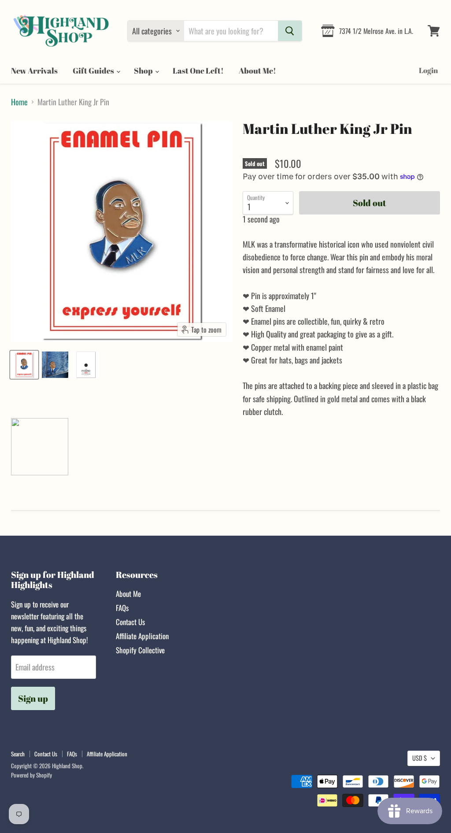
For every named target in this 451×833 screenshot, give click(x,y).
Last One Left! (198, 70)
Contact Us (130, 621)
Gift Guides (94, 70)
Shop (144, 70)
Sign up (33, 698)
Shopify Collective (140, 649)
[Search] (290, 31)
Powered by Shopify (31, 774)
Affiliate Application (142, 635)
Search (18, 753)
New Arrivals (34, 70)
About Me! (257, 70)
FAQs (122, 607)
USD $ (419, 758)
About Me (128, 593)
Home (19, 102)
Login (428, 70)
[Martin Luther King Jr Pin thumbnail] (24, 365)
